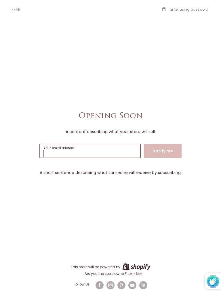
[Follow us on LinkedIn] (143, 285)
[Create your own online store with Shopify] (136, 266)
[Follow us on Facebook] (100, 285)
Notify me (163, 151)
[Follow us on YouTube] (132, 285)
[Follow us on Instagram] (110, 285)
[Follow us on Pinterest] (121, 285)
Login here (135, 273)
